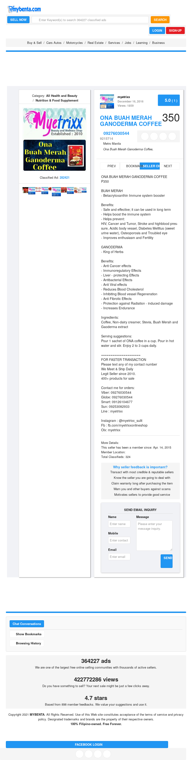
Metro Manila (112, 143)
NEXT (168, 166)
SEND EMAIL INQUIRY (140, 509)
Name (112, 516)
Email (112, 549)
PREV (111, 166)
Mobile (113, 533)
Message (142, 516)
